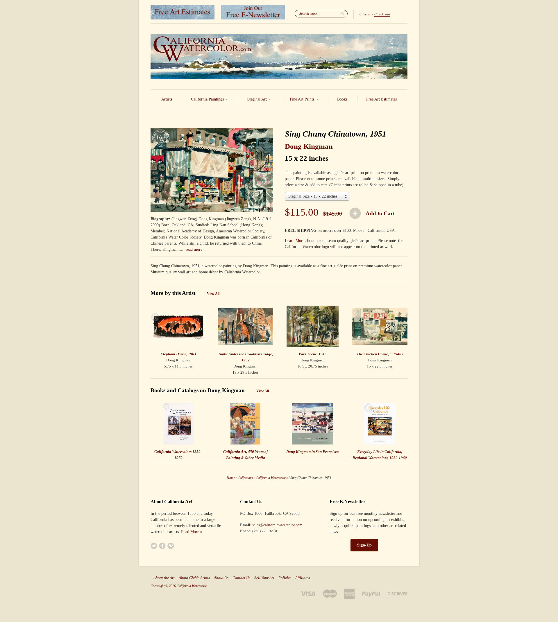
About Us (221, 578)
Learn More (294, 241)
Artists (166, 99)
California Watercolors (272, 478)
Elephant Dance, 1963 (178, 354)
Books (342, 99)
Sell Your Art (264, 578)
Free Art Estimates (381, 99)
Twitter (154, 545)
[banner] (279, 56)
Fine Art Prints (302, 99)
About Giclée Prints (194, 578)
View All (213, 294)
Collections (245, 478)
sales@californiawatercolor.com (277, 525)
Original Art (257, 99)
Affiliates (302, 578)
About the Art (164, 578)
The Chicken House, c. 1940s (380, 354)
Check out (382, 14)
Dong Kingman (309, 146)
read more (194, 249)
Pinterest (170, 545)
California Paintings (208, 99)
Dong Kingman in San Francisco (312, 451)
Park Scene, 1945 (313, 354)
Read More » (191, 532)
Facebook (162, 545)
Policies (284, 578)
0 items (365, 14)
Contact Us (241, 578)
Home (231, 478)
